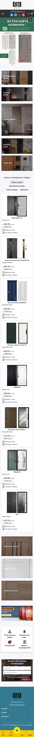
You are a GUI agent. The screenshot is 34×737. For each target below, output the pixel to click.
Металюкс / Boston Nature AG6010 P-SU (17, 260)
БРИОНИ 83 (17, 472)
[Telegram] (11, 14)
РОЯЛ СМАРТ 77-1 (17, 218)
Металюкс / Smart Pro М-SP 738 (17, 345)
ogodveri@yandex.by (17, 705)
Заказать (25, 679)
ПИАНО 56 (17, 387)
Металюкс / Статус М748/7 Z (17, 429)
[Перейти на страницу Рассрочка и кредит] (17, 41)
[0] (32, 13)
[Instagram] (23, 14)
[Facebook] (19, 14)
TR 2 (17, 514)
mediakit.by (29, 725)
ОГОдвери (14, 725)
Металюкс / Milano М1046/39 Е (17, 302)
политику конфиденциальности (20, 677)
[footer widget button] (17, 708)
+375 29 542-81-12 (17, 12)
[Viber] (15, 14)
